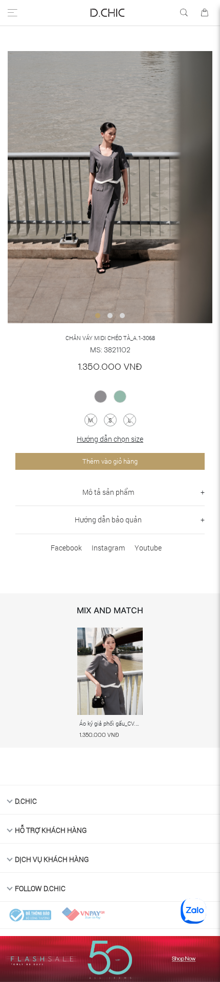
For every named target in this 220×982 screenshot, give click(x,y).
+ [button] (203, 492)
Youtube (148, 548)
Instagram (108, 548)
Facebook (66, 548)
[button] (98, 315)
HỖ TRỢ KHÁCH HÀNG (51, 830)
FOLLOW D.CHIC (40, 888)
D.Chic (26, 801)
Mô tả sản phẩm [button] (108, 492)
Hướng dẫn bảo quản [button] (108, 519)
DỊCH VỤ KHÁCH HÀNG (52, 859)
